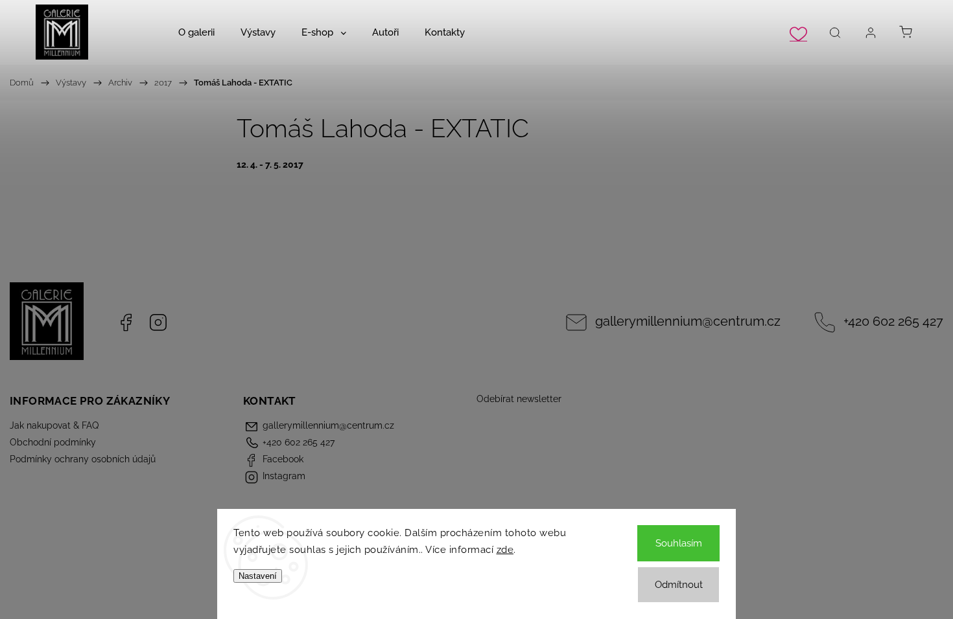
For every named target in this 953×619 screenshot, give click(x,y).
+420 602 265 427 (893, 321)
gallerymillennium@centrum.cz (688, 321)
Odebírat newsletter (518, 399)
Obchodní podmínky (53, 442)
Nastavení (258, 576)
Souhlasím (678, 543)
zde (505, 550)
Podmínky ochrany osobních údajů (83, 459)
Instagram (158, 322)
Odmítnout (679, 585)
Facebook (125, 322)
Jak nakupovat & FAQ (54, 425)
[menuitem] (196, 32)
